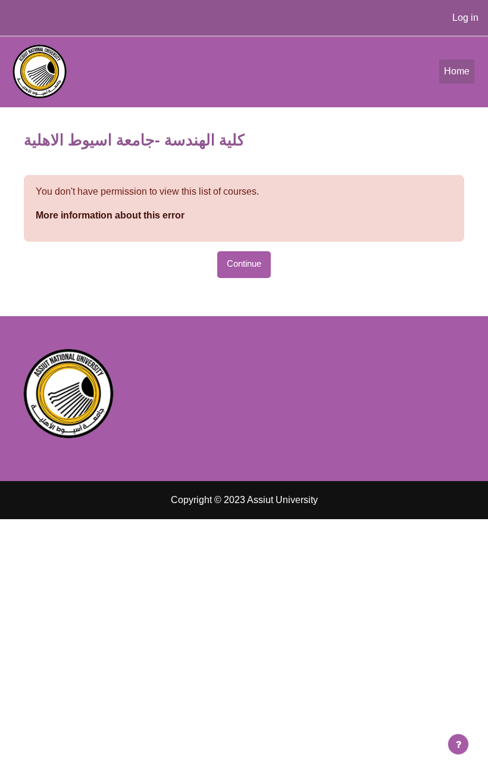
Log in (465, 18)
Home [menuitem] (457, 71)
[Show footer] (458, 744)
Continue (244, 264)
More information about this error (110, 215)
